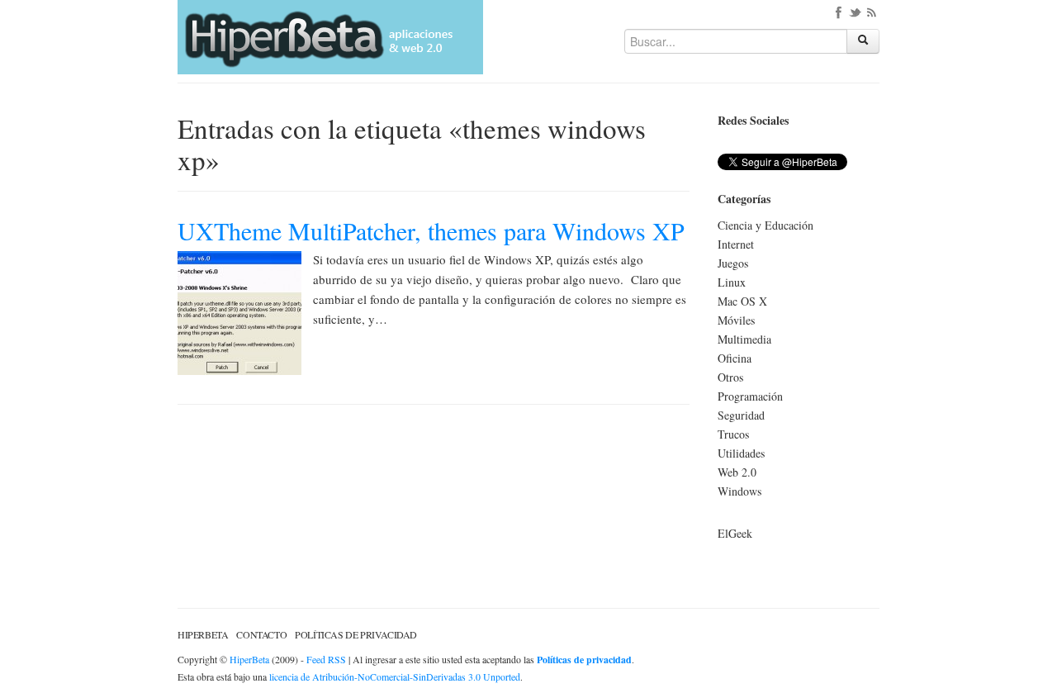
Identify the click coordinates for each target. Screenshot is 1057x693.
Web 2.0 (737, 472)
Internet (736, 244)
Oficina (734, 358)
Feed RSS (326, 659)
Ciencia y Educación (765, 225)
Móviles (736, 320)
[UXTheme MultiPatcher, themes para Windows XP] (239, 311)
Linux (732, 282)
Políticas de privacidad (356, 634)
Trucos (733, 434)
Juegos (733, 263)
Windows (739, 491)
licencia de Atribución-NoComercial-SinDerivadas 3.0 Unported (394, 676)
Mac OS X (742, 301)
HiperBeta (203, 634)
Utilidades (741, 453)
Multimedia (744, 339)
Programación (750, 396)
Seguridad (741, 415)
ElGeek (735, 533)
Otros (730, 377)
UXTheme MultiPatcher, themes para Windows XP (431, 230)
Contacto (261, 634)
